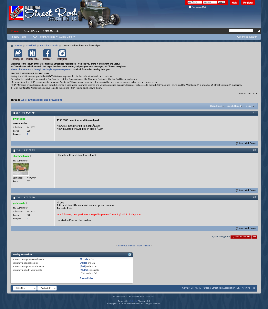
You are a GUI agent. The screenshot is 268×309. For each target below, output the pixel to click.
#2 (254, 150)
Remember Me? (198, 7)
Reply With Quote (247, 143)
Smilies (83, 263)
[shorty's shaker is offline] (21, 169)
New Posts (20, 36)
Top (254, 237)
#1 (254, 113)
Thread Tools (216, 106)
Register (248, 2)
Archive (246, 288)
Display (249, 106)
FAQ (34, 36)
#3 (254, 197)
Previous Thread (126, 245)
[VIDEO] (84, 270)
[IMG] (83, 266)
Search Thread (234, 106)
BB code (84, 259)
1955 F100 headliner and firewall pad (41, 99)
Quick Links (66, 36)
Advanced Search (247, 36)
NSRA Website (51, 31)
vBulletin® (133, 301)
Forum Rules (86, 278)
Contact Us (187, 288)
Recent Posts (31, 31)
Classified (31, 45)
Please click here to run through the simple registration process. (41, 69)
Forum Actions (47, 36)
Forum (15, 31)
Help (234, 2)
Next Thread (143, 245)
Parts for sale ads (49, 45)
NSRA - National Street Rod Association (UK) (217, 288)
